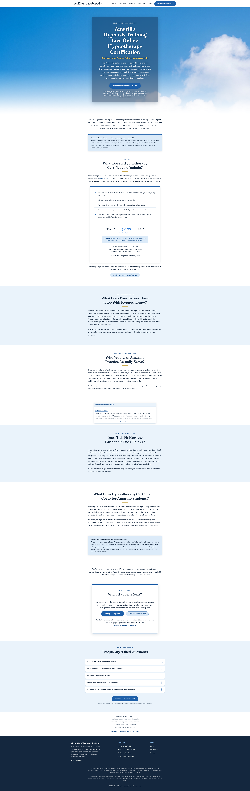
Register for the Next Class (126, 749)
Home (114, 3)
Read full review (125, 422)
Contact (152, 753)
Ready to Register (112, 614)
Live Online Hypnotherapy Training (125, 275)
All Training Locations (124, 753)
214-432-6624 (76, 760)
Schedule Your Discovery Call (125, 86)
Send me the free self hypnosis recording (125, 731)
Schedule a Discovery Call (165, 3)
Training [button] (132, 3)
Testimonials (142, 3)
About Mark (122, 3)
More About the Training (137, 614)
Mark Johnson (104, 179)
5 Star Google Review (101, 410)
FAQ (150, 3)
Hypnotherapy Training (125, 746)
